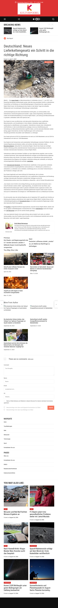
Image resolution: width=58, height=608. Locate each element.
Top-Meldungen (8, 426)
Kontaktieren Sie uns (9, 447)
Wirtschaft (6, 434)
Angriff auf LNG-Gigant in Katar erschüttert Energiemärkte (13, 291)
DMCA (5, 464)
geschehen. (30, 161)
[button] (52, 24)
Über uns (6, 456)
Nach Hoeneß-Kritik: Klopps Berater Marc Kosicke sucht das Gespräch (14, 551)
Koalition (8, 206)
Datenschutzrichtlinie (9, 473)
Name (5, 378)
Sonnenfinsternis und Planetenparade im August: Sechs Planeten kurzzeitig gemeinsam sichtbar (46, 31)
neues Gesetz (15, 100)
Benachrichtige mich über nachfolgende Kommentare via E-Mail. (23, 407)
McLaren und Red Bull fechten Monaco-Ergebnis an (15, 513)
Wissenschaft (33, 545)
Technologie (7, 439)
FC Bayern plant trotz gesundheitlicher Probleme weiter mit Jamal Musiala (40, 514)
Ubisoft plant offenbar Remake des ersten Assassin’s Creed (14, 268)
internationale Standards (13, 165)
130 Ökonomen (10, 210)
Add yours (30, 359)
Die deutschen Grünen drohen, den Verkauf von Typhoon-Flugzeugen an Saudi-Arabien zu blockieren (15, 321)
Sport (5, 443)
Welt (5, 430)
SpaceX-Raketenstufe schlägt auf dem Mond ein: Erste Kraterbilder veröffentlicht (41, 551)
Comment (6, 365)
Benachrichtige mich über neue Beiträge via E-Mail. (19, 410)
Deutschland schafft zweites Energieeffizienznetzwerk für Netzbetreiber (38, 321)
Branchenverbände (9, 146)
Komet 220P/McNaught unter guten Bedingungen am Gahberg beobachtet (20, 31)
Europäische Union (25, 201)
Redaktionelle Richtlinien (10, 468)
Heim (5, 422)
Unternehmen (39, 208)
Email (5, 385)
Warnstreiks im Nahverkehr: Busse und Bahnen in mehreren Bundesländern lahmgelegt (41, 268)
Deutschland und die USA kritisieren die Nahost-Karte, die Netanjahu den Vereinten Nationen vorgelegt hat (15, 345)
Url (4, 393)
